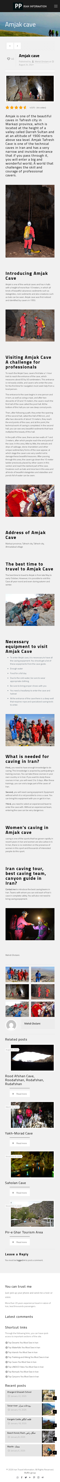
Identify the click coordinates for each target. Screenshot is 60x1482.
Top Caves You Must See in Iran (22, 1362)
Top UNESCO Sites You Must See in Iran (26, 1366)
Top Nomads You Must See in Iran (23, 1371)
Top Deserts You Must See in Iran (23, 1342)
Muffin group (30, 1472)
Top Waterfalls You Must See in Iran (24, 1347)
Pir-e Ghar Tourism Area (24, 1232)
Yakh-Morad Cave (19, 1133)
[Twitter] (26, 1477)
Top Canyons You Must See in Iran (23, 1376)
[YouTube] (30, 1477)
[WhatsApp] (17, 1477)
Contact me (11, 889)
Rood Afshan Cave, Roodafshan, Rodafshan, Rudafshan (24, 1079)
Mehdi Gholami (42, 61)
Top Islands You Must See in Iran (23, 1352)
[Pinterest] (34, 1477)
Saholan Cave (15, 1182)
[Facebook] (21, 1477)
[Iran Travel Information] (30, 6)
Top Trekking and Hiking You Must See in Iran (28, 1357)
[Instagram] (38, 1477)
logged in (21, 1260)
